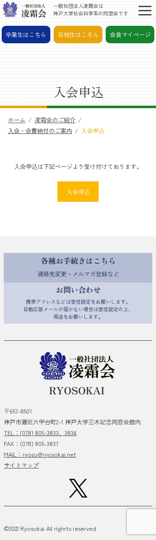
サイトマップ (21, 465)
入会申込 (78, 191)
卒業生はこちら (25, 34)
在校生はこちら (78, 34)
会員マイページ (130, 34)
